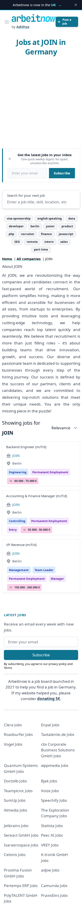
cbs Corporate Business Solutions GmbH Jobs (58, 750)
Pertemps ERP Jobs (21, 885)
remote (32, 242)
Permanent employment (50, 472)
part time (41, 249)
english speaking (49, 218)
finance (46, 234)
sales (64, 242)
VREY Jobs (50, 845)
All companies (29, 258)
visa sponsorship (19, 218)
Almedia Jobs (15, 810)
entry (13, 530)
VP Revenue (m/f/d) (21, 544)
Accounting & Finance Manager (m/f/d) (36, 496)
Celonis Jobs (15, 854)
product (67, 226)
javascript (66, 234)
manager (57, 579)
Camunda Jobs (54, 885)
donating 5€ (48, 698)
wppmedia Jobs (54, 765)
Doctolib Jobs (15, 781)
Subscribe (62, 173)
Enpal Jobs (50, 724)
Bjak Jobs (49, 781)
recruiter (27, 234)
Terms (8, 668)
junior (50, 226)
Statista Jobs (52, 825)
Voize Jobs (50, 790)
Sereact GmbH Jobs (21, 835)
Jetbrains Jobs (16, 825)
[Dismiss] (10, 159)
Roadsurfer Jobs (18, 734)
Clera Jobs (13, 724)
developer (16, 226)
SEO (17, 242)
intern (49, 242)
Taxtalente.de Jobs (57, 734)
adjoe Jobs (50, 870)
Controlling (17, 521)
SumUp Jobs (15, 800)
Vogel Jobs (13, 744)
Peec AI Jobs (52, 835)
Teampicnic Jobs (18, 790)
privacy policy (58, 664)
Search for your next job (26, 195)
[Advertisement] (41, 103)
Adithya (22, 26)
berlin (35, 226)
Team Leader (44, 570)
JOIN (16, 455)
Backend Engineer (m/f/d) (26, 447)
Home (7, 258)
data (71, 218)
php (11, 234)
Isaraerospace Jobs (21, 845)
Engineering (17, 472)
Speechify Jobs (54, 800)
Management (19, 570)
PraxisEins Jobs (54, 895)
